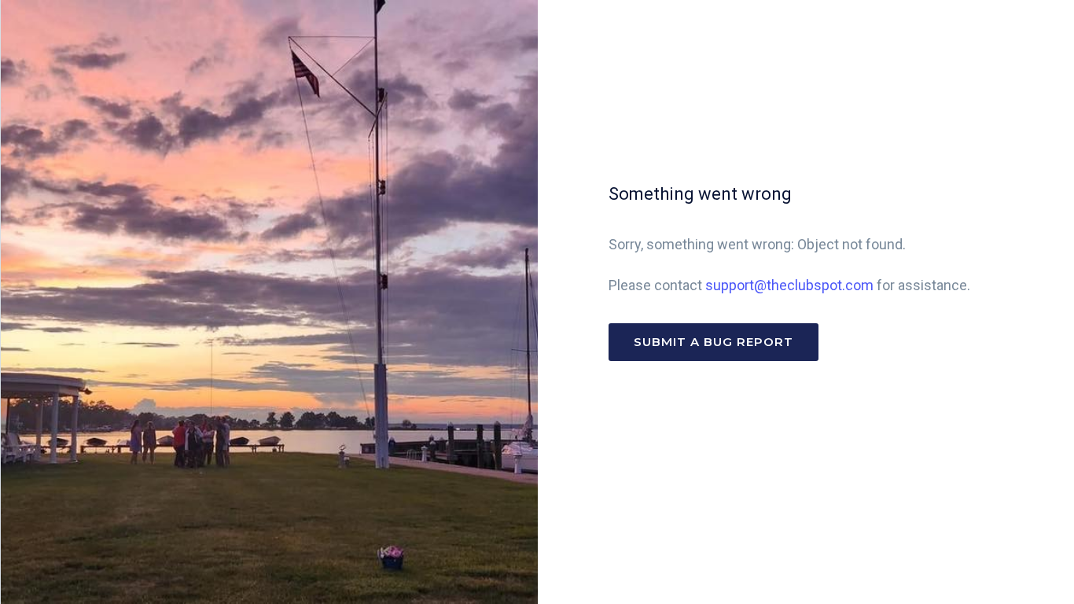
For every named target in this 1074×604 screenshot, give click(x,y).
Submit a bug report (713, 341)
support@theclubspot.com (789, 285)
